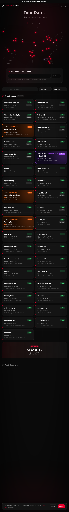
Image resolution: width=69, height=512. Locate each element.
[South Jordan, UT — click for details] (16, 38)
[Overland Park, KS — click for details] (34, 42)
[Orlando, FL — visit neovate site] (47, 59)
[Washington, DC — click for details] (53, 42)
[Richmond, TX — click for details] (32, 56)
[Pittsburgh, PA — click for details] (50, 40)
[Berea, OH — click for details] (47, 39)
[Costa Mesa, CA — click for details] (8, 51)
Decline (53, 506)
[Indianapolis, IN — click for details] (43, 41)
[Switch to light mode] (61, 5)
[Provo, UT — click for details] (15, 41)
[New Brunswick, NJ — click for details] (56, 40)
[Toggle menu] (65, 6)
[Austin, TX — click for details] (30, 55)
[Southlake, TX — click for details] (30, 51)
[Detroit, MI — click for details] (46, 37)
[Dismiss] (67, 1)
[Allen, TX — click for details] (33, 50)
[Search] (58, 5)
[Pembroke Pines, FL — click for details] (49, 63)
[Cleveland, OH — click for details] (49, 38)
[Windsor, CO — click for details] (22, 39)
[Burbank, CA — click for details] (7, 49)
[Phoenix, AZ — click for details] (15, 50)
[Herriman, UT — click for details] (13, 40)
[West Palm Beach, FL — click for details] (50, 59)
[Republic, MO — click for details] (35, 45)
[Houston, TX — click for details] (34, 55)
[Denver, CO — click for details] (22, 41)
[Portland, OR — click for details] (3, 31)
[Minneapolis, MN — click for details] (35, 32)
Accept (61, 506)
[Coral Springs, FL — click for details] (48, 61)
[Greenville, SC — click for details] (46, 49)
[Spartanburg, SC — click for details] (49, 48)
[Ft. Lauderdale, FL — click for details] (51, 61)
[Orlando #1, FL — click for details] (49, 56)
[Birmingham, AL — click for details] (42, 50)
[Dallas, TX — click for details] (32, 52)
